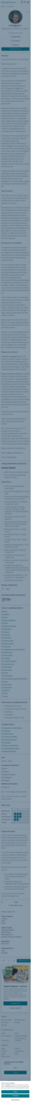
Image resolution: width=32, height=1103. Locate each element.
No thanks (15, 1095)
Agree (15, 1091)
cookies (7, 1085)
